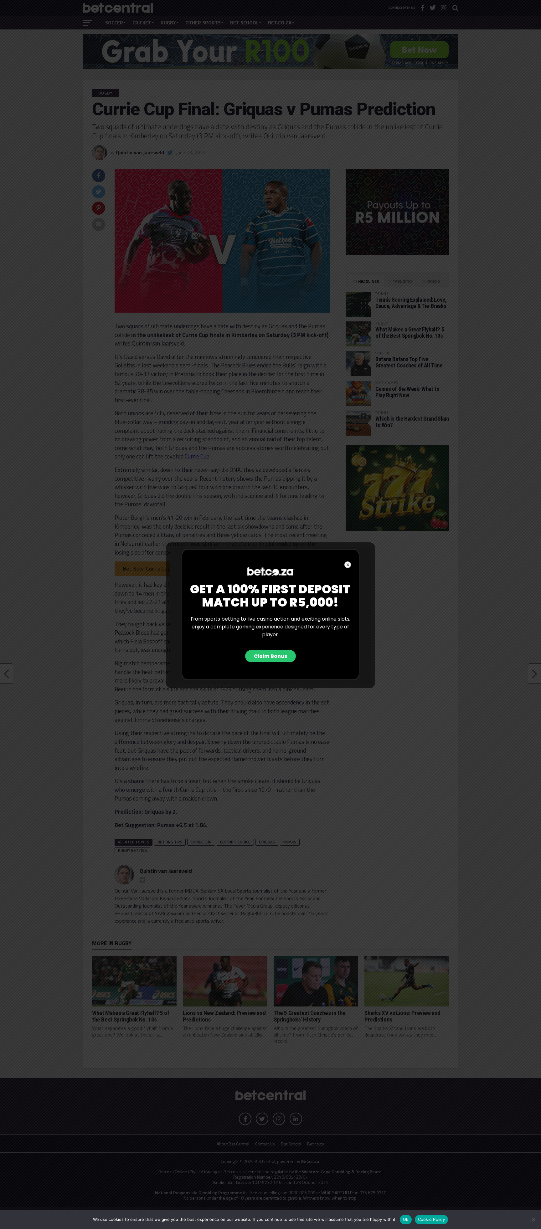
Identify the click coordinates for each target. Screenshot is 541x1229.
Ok (406, 1219)
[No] (533, 1219)
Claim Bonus (270, 656)
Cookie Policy (431, 1219)
